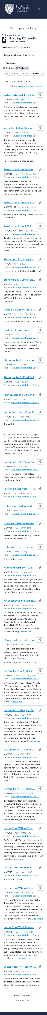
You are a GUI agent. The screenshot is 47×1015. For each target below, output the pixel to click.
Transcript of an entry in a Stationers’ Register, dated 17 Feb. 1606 (20, 259)
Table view (23, 68)
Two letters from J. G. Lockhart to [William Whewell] (20, 202)
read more (17, 453)
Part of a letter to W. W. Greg (20, 412)
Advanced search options (19, 55)
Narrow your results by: (23, 28)
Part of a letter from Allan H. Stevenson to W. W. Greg (20, 461)
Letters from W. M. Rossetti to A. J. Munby (20, 670)
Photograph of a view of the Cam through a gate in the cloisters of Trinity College (20, 394)
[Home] (18, 9)
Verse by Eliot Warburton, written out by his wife (20, 128)
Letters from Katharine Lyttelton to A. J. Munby (20, 749)
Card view (9, 68)
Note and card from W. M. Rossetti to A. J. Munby (20, 567)
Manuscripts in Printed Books (25, 102)
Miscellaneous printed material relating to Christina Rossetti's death (20, 600)
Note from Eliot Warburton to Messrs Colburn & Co (20, 523)
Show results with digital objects (27, 86)
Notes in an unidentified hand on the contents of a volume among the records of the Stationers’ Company (20, 506)
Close (17, 35)
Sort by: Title (12, 73)
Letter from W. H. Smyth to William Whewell (20, 966)
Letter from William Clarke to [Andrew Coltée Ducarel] (20, 888)
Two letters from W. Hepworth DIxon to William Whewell (20, 169)
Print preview (11, 63)
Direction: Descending (33, 73)
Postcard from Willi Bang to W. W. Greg (20, 309)
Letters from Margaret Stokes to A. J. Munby (20, 710)
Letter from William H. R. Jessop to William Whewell (20, 867)
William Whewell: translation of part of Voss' (20, 95)
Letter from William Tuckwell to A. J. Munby (20, 828)
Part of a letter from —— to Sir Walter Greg (20, 488)
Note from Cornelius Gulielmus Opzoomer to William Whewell (20, 547)
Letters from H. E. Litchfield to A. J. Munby (20, 788)
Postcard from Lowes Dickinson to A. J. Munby (20, 330)
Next (29, 1000)
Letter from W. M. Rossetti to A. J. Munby (20, 927)
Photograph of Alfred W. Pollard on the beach (20, 377)
